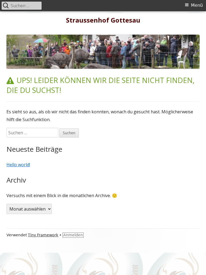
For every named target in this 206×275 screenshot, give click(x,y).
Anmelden (73, 235)
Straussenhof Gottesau (103, 20)
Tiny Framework (43, 235)
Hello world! (18, 165)
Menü (197, 5)
